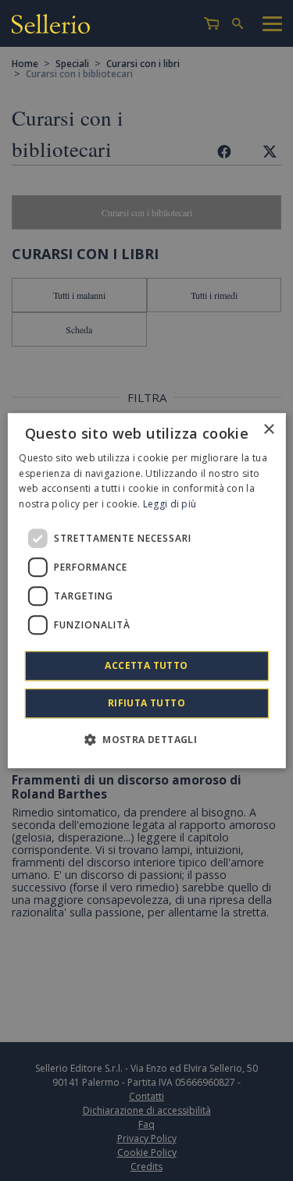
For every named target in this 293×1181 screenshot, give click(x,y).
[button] (146, 739)
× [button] (268, 430)
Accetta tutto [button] (146, 665)
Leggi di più (170, 503)
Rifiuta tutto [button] (146, 703)
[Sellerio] (51, 26)
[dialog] (146, 591)
